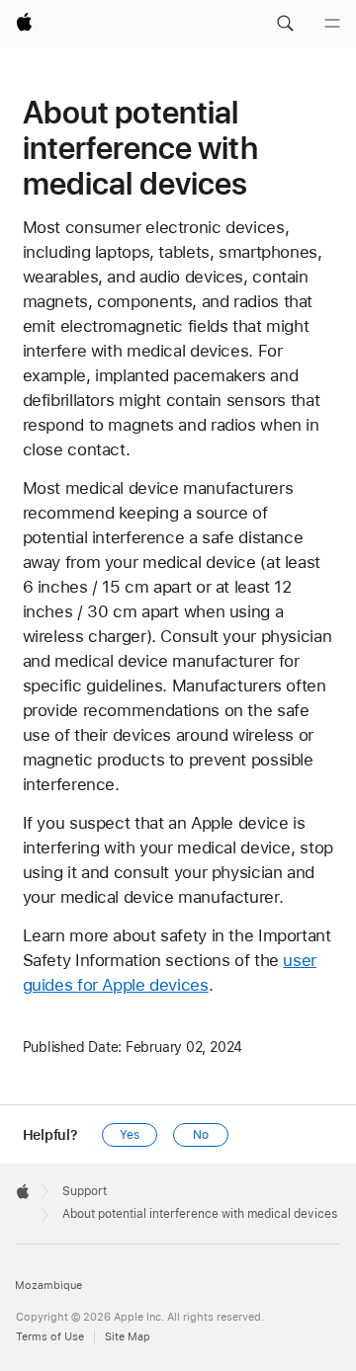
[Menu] (332, 23)
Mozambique (48, 1285)
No (201, 1135)
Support (84, 1191)
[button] (285, 23)
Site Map (127, 1337)
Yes (129, 1135)
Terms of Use (50, 1337)
